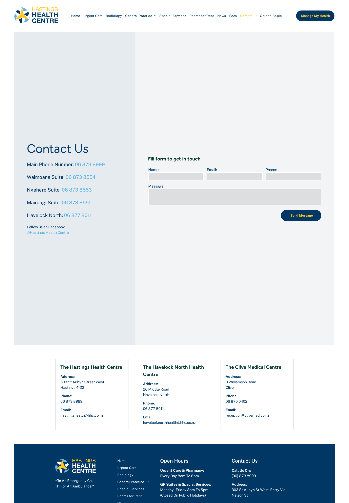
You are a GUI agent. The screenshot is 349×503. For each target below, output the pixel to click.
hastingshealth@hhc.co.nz (81, 415)
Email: (212, 170)
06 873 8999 (90, 164)
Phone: (271, 170)
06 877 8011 (78, 215)
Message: (156, 186)
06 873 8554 (81, 177)
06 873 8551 (76, 202)
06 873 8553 (77, 190)
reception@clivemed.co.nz (247, 415)
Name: (153, 170)
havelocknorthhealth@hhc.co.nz (169, 422)
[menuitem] (75, 16)
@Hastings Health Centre (48, 232)
